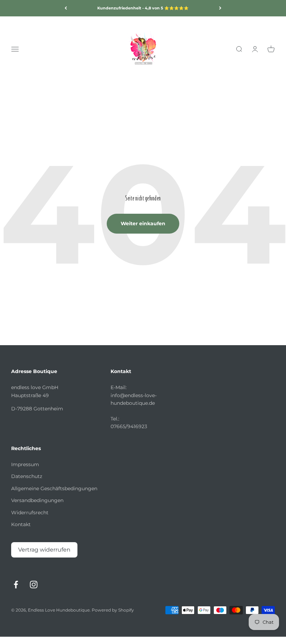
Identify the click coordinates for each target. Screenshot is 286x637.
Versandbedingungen (37, 500)
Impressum (25, 464)
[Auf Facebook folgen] (16, 584)
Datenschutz (26, 476)
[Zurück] (66, 8)
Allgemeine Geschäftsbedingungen (54, 488)
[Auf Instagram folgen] (33, 584)
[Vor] (220, 8)
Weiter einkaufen (143, 223)
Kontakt (21, 524)
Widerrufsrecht (29, 512)
